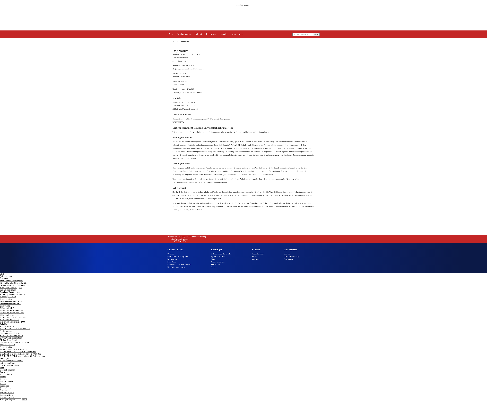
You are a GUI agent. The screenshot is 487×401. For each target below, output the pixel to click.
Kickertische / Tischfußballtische (179, 265)
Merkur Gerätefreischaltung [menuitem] (11, 340)
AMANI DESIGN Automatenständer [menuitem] (15, 329)
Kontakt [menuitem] (3, 379)
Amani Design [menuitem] (6, 347)
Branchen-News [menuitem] (6, 395)
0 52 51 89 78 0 (180, 241)
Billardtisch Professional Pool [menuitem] (12, 313)
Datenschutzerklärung (291, 257)
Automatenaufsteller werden (221, 254)
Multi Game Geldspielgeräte (177, 257)
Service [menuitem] (3, 377)
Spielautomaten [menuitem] (6, 276)
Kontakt (223, 34)
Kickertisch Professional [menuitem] (9, 319)
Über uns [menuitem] (3, 390)
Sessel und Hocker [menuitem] (7, 345)
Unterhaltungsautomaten (176, 267)
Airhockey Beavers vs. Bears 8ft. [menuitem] (13, 294)
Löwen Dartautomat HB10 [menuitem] (11, 301)
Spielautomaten (184, 34)
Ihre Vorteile (215, 265)
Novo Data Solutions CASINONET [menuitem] (14, 342)
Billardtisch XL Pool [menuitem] (8, 308)
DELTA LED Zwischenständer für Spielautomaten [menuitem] (20, 354)
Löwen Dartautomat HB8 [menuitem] (10, 303)
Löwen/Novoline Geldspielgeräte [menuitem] (13, 283)
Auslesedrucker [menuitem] (6, 331)
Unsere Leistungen (217, 262)
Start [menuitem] (2, 274)
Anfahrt (254, 257)
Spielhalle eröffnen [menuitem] (7, 363)
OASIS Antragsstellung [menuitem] (9, 365)
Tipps (213, 259)
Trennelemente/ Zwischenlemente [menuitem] (13, 349)
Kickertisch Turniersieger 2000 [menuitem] (12, 322)
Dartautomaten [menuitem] (6, 299)
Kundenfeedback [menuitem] (7, 374)
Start (171, 34)
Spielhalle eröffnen (218, 257)
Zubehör (199, 34)
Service (213, 267)
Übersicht (170, 254)
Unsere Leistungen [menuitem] (7, 370)
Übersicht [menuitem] (4, 278)
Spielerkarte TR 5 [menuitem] (7, 393)
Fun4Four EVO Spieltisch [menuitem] (10, 292)
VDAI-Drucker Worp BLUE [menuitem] (11, 335)
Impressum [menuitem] (4, 386)
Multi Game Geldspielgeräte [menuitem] (11, 281)
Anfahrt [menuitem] (3, 383)
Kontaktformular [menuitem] (6, 381)
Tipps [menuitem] (2, 367)
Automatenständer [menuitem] (7, 326)
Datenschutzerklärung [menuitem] (9, 397)
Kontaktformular (258, 254)
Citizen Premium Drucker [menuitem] (10, 333)
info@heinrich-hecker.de (180, 239)
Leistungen (211, 34)
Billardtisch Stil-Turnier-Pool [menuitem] (11, 310)
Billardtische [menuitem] (5, 306)
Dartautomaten (172, 259)
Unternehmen (237, 34)
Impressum (255, 259)
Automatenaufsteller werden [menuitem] (11, 361)
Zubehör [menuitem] (3, 324)
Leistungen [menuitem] (4, 358)
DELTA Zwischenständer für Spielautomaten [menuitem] (18, 351)
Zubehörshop (288, 259)
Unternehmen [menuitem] (5, 388)
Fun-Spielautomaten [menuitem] (8, 290)
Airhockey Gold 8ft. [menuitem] (8, 297)
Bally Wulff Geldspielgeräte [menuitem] (11, 287)
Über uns (287, 254)
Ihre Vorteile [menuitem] (5, 372)
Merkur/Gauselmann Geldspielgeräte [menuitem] (14, 285)
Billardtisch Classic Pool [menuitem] (10, 315)
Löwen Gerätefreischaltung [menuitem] (11, 338)
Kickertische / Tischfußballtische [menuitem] (13, 317)
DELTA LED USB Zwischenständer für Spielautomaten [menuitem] (22, 356)
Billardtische (171, 262)
